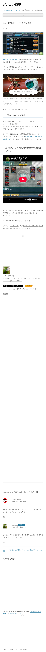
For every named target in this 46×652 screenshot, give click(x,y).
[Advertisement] (23, 250)
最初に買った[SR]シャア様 (11, 59)
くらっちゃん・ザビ (19, 499)
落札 (14, 228)
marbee (15, 525)
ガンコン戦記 (12, 4)
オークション (14, 226)
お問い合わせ (23, 650)
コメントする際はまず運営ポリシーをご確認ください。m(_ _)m (22, 551)
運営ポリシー (13, 650)
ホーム (5, 650)
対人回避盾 (8, 228)
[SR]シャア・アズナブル (30, 226)
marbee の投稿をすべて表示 (12, 281)
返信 (4, 517)
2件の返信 (6, 28)
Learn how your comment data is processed (22, 612)
